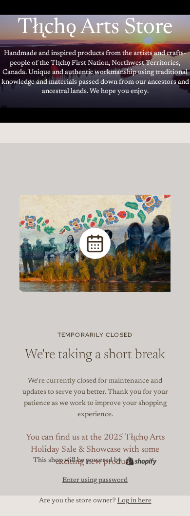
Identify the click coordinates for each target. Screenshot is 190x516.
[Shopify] (141, 461)
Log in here (134, 501)
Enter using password (95, 480)
